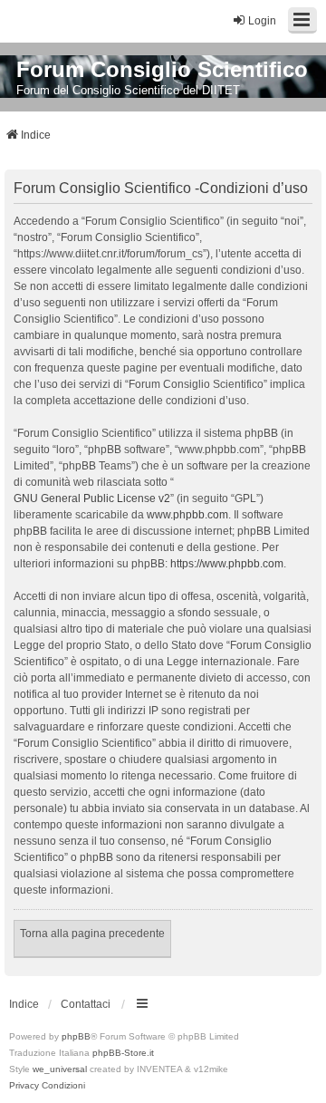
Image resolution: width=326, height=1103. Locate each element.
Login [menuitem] (262, 21)
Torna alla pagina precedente (92, 933)
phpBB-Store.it (123, 1053)
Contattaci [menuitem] (85, 1004)
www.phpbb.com (187, 514)
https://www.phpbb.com (226, 563)
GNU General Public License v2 (92, 498)
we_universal (60, 1069)
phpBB (76, 1036)
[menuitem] (24, 1086)
